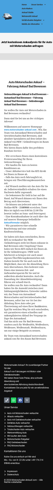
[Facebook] (20, 400)
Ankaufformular (12, 222)
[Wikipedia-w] (27, 400)
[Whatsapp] (13, 400)
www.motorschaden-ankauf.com (20, 129)
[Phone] (7, 400)
